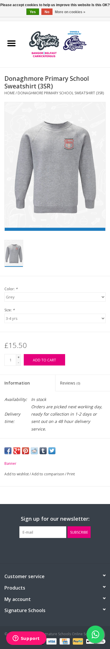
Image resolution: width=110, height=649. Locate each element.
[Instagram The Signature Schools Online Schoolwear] (65, 550)
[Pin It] (25, 450)
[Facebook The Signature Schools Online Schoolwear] (44, 550)
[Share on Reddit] (34, 450)
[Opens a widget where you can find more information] (26, 638)
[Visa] (50, 640)
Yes (33, 12)
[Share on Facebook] (7, 450)
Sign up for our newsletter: (55, 519)
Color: (11, 288)
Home (9, 92)
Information (17, 383)
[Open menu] (11, 43)
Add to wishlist (17, 474)
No (47, 12)
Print (71, 474)
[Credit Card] (63, 640)
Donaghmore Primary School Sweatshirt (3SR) (61, 92)
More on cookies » (70, 12)
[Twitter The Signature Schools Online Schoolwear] (55, 550)
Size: (9, 310)
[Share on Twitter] (51, 450)
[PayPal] (77, 640)
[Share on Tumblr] (43, 450)
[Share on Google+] (16, 450)
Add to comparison (48, 474)
